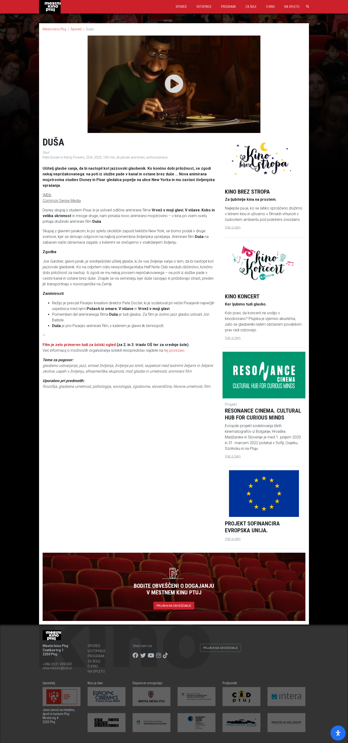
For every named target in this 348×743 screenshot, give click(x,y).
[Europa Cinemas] (106, 696)
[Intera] (286, 696)
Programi (228, 7)
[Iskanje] (306, 7)
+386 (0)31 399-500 (57, 664)
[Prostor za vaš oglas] (286, 722)
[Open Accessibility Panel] (338, 733)
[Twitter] (143, 655)
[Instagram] (158, 655)
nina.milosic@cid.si (57, 668)
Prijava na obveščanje (173, 605)
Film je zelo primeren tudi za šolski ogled (79, 344)
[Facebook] (135, 655)
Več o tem (233, 227)
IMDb (47, 195)
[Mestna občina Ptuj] (151, 696)
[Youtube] (151, 655)
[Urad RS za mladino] (196, 696)
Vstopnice (204, 7)
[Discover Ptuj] (241, 722)
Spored (181, 7)
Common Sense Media (62, 200)
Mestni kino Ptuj (54, 29)
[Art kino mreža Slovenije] (106, 722)
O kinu (270, 7)
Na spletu (291, 7)
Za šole (251, 7)
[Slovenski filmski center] (196, 722)
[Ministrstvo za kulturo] (151, 722)
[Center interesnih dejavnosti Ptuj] (241, 696)
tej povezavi (174, 350)
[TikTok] (165, 655)
